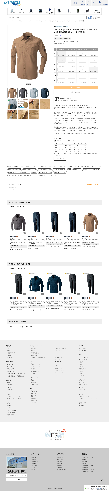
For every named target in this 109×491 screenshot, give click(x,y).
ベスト (8, 353)
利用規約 (84, 463)
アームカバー (34, 368)
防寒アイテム (82, 384)
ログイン (99, 488)
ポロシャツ (33, 348)
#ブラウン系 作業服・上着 (44, 169)
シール (81, 371)
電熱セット (33, 402)
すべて (8, 346)
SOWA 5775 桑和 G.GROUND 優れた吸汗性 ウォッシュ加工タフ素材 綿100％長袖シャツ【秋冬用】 (54, 302)
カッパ (56, 365)
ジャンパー (57, 345)
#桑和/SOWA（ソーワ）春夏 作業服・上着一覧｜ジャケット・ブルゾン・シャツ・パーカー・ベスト (32, 175)
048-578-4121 (18, 471)
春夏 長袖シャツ (11, 352)
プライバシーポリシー (87, 465)
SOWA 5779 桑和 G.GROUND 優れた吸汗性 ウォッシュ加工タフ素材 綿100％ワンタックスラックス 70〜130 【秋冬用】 (72, 303)
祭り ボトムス (82, 350)
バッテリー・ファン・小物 (13, 386)
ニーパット (81, 392)
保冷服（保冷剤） (11, 414)
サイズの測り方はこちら (60, 158)
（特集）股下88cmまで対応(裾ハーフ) (16, 373)
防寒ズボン (33, 396)
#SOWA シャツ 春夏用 (66, 166)
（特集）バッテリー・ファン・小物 (87, 398)
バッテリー (10, 389)
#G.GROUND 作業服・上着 (15, 166)
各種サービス (60, 467)
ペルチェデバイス (12, 410)
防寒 (78, 12)
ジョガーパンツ (10, 368)
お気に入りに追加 (76, 92)
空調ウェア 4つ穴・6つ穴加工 (14, 398)
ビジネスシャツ (34, 355)
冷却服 (40, 12)
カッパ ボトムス (59, 370)
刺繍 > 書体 (34, 463)
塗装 (81, 373)
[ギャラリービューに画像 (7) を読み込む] (23, 104)
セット (9, 394)
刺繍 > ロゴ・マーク (37, 459)
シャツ (8, 350)
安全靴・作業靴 (97, 12)
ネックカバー (34, 371)
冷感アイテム (82, 386)
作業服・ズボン (22, 12)
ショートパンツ (10, 371)
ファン (9, 391)
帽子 (80, 387)
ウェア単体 (9, 384)
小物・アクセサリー (87, 12)
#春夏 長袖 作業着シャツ (60, 172)
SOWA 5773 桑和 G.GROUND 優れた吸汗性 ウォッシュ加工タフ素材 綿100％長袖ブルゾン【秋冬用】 (36, 302)
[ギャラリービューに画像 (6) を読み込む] (12, 104)
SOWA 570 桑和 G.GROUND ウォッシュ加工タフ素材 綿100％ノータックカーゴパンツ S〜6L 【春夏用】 (54, 241)
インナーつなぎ (34, 384)
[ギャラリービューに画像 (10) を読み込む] (12, 114)
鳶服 (55, 354)
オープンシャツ (58, 357)
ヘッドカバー (34, 373)
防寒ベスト (33, 395)
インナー (59, 12)
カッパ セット (58, 372)
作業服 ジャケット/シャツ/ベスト (26, 21)
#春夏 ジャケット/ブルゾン (45, 172)
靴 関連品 (81, 405)
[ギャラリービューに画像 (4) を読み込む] (34, 93)
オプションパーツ (12, 392)
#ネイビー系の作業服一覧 (29, 169)
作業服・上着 (12, 12)
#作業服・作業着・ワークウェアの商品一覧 (19, 172)
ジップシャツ (34, 352)
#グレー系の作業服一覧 (94, 166)
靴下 (80, 394)
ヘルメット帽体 (82, 357)
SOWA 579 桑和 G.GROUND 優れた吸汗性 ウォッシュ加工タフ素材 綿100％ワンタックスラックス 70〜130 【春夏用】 (36, 241)
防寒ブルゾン (34, 391)
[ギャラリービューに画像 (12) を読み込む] (34, 114)
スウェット (9, 357)
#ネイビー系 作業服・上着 (14, 169)
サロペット (33, 382)
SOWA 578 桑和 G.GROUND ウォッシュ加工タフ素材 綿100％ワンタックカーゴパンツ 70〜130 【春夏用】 (72, 241)
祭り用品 (81, 345)
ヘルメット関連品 (83, 359)
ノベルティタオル (83, 396)
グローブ (81, 389)
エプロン (56, 376)
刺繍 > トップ (35, 457)
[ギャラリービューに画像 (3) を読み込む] (23, 93)
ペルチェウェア (11, 409)
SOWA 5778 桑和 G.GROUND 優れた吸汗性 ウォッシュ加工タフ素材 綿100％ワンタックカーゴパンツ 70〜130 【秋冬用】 (18, 303)
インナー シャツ (35, 364)
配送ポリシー (85, 467)
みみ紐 (81, 364)
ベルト (80, 382)
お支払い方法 (60, 457)
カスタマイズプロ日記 (87, 471)
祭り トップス (82, 348)
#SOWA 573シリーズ (54, 166)
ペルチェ (9, 405)
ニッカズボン (10, 369)
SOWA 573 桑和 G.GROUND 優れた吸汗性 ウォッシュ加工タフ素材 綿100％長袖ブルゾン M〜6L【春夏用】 (18, 241)
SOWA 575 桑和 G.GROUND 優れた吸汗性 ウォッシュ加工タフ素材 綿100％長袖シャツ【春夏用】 (90, 241)
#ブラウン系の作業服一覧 (59, 169)
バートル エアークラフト (12, 396)
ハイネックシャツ (35, 353)
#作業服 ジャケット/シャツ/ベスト (91, 169)
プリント (82, 375)
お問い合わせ (85, 461)
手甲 (80, 391)
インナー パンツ (35, 366)
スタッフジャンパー (59, 348)
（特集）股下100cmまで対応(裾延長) (15, 376)
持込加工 (34, 469)
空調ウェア (31, 12)
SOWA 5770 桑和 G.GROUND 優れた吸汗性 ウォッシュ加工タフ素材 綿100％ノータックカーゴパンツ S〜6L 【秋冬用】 (90, 303)
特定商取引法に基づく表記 (88, 469)
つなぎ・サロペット (68, 12)
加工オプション (82, 368)
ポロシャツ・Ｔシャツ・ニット (50, 13)
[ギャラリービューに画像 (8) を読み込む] (34, 104)
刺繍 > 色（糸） (35, 461)
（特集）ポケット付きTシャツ (38, 357)
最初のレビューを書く (93, 184)
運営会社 (84, 459)
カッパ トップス (59, 368)
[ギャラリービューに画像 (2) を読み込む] (12, 93)
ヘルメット (81, 354)
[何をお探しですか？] (84, 17)
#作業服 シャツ (77, 169)
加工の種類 (34, 465)
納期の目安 (59, 461)
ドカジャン (57, 350)
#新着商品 (34, 172)
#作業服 (69, 169)
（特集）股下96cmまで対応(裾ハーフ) (16, 375)
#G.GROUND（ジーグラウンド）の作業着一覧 (35, 166)
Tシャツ (33, 350)
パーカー (9, 355)
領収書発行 (59, 465)
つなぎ (32, 380)
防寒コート (33, 393)
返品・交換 (59, 463)
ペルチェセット (11, 412)
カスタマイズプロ (11, 21)
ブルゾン (9, 348)
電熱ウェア (33, 398)
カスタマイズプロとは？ (88, 457)
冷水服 (8, 416)
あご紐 (81, 366)
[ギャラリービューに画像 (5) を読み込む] (45, 93)
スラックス (9, 366)
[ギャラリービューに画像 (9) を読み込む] (45, 104)
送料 (54, 43)
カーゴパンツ (10, 364)
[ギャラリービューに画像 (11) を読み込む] (23, 114)
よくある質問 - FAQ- (62, 469)
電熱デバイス (34, 400)
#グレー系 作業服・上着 (80, 166)
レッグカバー (34, 369)
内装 (81, 363)
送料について (60, 459)
